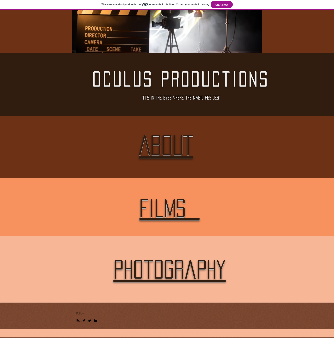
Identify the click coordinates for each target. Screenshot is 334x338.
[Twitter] (90, 321)
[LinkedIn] (95, 321)
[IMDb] (78, 321)
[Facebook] (84, 321)
